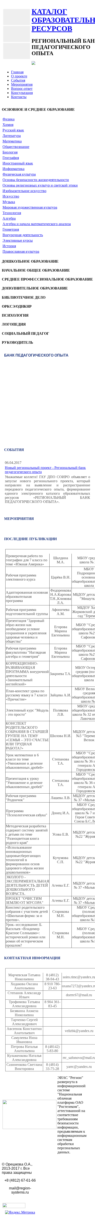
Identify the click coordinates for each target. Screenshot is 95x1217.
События (18, 80)
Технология (12, 213)
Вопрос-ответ (22, 89)
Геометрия (11, 229)
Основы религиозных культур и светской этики (40, 185)
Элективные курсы (18, 240)
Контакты (19, 97)
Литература (12, 136)
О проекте (19, 76)
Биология (10, 152)
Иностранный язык (18, 163)
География (11, 158)
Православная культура (21, 251)
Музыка (9, 202)
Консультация (22, 93)
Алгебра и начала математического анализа (37, 224)
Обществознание (16, 147)
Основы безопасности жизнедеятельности (36, 180)
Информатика (13, 169)
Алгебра (9, 218)
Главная (17, 72)
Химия (8, 125)
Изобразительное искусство (24, 191)
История (9, 246)
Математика (12, 141)
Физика (9, 119)
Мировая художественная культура (30, 207)
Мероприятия (22, 84)
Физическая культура (19, 174)
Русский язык (13, 130)
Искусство (11, 196)
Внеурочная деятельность (23, 235)
